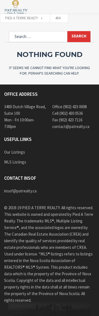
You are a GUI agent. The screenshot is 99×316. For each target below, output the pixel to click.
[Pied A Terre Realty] (16, 7)
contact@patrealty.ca (70, 126)
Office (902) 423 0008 (69, 106)
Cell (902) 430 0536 (67, 113)
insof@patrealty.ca (20, 191)
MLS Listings (15, 162)
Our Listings (14, 152)
